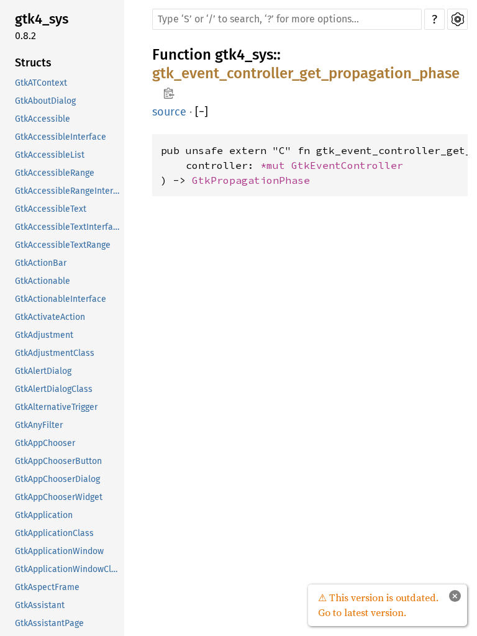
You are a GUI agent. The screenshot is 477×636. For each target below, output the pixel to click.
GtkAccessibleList (49, 155)
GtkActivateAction (50, 317)
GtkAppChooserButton (58, 461)
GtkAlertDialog (43, 371)
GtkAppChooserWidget (58, 497)
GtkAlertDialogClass (54, 389)
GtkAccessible (42, 119)
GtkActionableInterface (60, 299)
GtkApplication (44, 515)
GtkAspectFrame (47, 587)
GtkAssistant (40, 605)
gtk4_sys (41, 19)
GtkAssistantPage (49, 623)
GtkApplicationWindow (59, 551)
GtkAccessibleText (50, 209)
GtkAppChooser (45, 443)
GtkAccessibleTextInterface (68, 227)
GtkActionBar (40, 263)
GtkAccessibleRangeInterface (68, 191)
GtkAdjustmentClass (54, 353)
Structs (33, 63)
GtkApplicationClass (54, 533)
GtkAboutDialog (45, 101)
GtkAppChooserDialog (57, 479)
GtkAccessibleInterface (60, 137)
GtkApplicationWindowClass (68, 569)
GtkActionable (42, 281)
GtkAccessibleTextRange (63, 245)
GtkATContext (41, 83)
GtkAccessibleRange (54, 173)
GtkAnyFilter (39, 425)
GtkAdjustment (44, 335)
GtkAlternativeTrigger (56, 407)
